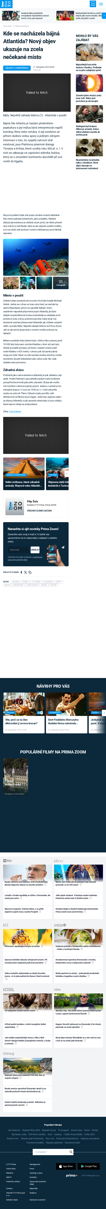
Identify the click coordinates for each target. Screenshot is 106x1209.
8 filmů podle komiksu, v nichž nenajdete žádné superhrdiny (25, 1025)
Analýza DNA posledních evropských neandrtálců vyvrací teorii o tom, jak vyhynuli (35, 16)
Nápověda (34, 1188)
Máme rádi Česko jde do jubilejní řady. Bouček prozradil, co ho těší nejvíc (76, 883)
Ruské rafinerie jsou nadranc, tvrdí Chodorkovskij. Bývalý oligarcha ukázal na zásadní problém (26, 883)
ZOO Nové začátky (37, 1134)
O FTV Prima (11, 1164)
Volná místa (10, 1169)
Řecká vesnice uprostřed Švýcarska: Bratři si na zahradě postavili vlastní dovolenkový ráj (25, 1090)
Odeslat (35, 550)
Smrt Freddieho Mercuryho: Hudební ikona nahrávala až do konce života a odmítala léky (64, 721)
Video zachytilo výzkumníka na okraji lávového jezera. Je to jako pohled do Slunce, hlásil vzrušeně (27, 974)
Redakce (33, 1193)
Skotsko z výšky (12, 784)
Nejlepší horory (49, 1130)
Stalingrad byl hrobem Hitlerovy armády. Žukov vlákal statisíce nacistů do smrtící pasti (88, 130)
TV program (63, 1130)
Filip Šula (37, 70)
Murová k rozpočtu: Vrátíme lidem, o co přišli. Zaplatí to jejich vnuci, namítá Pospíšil (24, 910)
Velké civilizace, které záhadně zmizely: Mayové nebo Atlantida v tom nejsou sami (23, 484)
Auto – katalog (54, 1134)
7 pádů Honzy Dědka (72, 1134)
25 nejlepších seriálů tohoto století (20, 1011)
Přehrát (10, 781)
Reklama (9, 1173)
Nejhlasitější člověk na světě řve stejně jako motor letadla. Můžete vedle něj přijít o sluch (90, 16)
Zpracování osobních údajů (38, 1182)
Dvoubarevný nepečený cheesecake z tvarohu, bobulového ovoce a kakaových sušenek (76, 961)
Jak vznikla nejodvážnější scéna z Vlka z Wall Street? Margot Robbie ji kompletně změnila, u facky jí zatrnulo (27, 1041)
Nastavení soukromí (37, 1200)
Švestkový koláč (72, 1142)
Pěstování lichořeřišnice (67, 1138)
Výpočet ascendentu (90, 1138)
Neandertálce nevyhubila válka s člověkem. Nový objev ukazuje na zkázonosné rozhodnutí (87, 164)
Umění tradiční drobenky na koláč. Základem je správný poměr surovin (25, 1103)
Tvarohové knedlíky (35, 1142)
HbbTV (9, 1177)
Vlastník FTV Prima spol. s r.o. (15, 1194)
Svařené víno (12, 1138)
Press (32, 1169)
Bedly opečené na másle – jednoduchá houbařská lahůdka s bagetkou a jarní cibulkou (77, 974)
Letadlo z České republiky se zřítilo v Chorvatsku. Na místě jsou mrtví (27, 896)
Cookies (9, 1188)
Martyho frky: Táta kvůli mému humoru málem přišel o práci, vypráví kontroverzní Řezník (78, 1012)
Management (35, 1164)
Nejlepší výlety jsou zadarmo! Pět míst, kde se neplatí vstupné (25, 1076)
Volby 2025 (89, 1134)
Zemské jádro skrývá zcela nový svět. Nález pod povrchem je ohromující (88, 98)
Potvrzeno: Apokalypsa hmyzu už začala (22, 946)
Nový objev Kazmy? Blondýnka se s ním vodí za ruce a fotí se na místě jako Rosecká (78, 1039)
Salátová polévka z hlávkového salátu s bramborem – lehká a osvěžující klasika (78, 947)
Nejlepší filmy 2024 (31, 1130)
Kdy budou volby (19, 1134)
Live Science (15, 411)
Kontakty (33, 1177)
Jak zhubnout (14, 1130)
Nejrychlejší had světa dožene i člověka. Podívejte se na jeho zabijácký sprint (89, 67)
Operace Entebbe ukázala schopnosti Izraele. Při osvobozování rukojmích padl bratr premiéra (26, 961)
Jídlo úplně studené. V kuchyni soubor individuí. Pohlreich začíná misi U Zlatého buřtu (76, 896)
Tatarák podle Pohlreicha (32, 1138)
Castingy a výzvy (36, 1173)
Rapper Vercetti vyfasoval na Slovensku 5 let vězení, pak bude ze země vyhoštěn (78, 1025)
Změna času (76, 1130)
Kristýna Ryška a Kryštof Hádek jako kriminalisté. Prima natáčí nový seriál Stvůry (77, 910)
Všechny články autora (39, 510)
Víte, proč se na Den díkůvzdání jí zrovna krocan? (21, 721)
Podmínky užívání (13, 1181)
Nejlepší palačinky (54, 1142)
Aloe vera (50, 1138)
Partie (87, 1130)
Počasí (95, 1130)
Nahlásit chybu (12, 1200)
